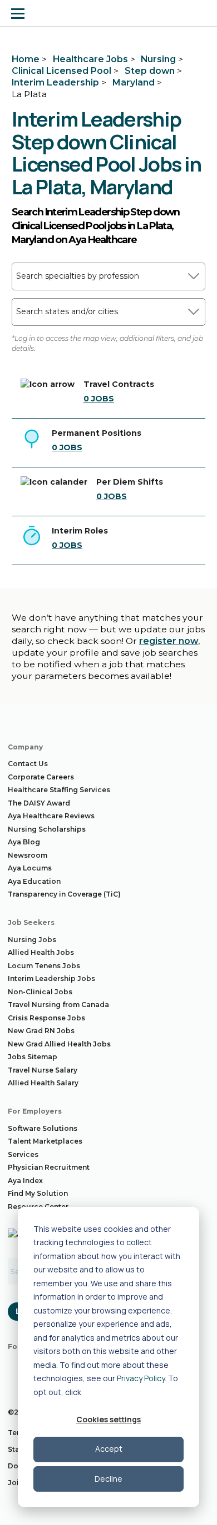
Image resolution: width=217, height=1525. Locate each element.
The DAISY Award (39, 803)
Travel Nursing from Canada (58, 1004)
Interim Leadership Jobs (51, 978)
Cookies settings (108, 1419)
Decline (108, 1478)
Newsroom (27, 855)
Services (23, 1154)
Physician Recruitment (49, 1167)
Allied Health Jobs (41, 952)
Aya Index (25, 1180)
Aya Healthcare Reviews (51, 816)
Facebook (17, 1366)
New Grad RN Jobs (41, 1030)
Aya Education (34, 881)
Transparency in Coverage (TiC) (64, 894)
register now (168, 641)
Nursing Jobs (32, 939)
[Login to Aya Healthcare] (199, 13)
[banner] (52, 13)
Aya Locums (30, 868)
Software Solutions (42, 1128)
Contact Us (28, 763)
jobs (98, 399)
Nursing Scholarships (47, 829)
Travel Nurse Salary (42, 1070)
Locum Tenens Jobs (44, 966)
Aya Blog (24, 842)
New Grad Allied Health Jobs (59, 1044)
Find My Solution (38, 1193)
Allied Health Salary (43, 1083)
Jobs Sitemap (32, 1057)
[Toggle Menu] (17, 13)
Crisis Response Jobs (46, 1018)
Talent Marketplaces (45, 1141)
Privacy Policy (141, 1378)
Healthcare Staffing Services (59, 790)
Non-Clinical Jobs (40, 992)
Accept (108, 1448)
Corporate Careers (41, 777)
